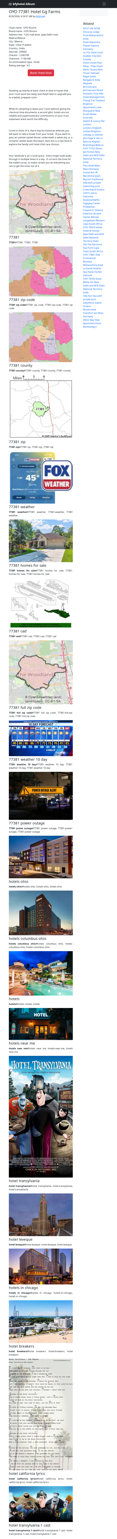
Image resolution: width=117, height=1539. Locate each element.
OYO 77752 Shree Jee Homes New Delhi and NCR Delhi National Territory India (94, 155)
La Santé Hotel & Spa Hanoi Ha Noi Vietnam (92, 272)
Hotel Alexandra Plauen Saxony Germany (91, 46)
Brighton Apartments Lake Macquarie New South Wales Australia (92, 110)
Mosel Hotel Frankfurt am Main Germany (93, 313)
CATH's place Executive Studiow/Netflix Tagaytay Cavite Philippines (91, 199)
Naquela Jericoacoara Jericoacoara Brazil (93, 87)
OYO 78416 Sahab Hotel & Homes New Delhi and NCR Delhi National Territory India (93, 234)
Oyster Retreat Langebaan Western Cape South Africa (94, 220)
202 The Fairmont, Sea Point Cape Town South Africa (93, 248)
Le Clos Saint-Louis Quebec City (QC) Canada (93, 56)
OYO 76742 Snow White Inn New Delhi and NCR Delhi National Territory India (94, 285)
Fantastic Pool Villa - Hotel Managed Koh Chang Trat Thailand (94, 97)
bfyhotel (40, 16)
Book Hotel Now (41, 73)
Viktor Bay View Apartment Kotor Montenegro (92, 323)
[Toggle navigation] (104, 4)
